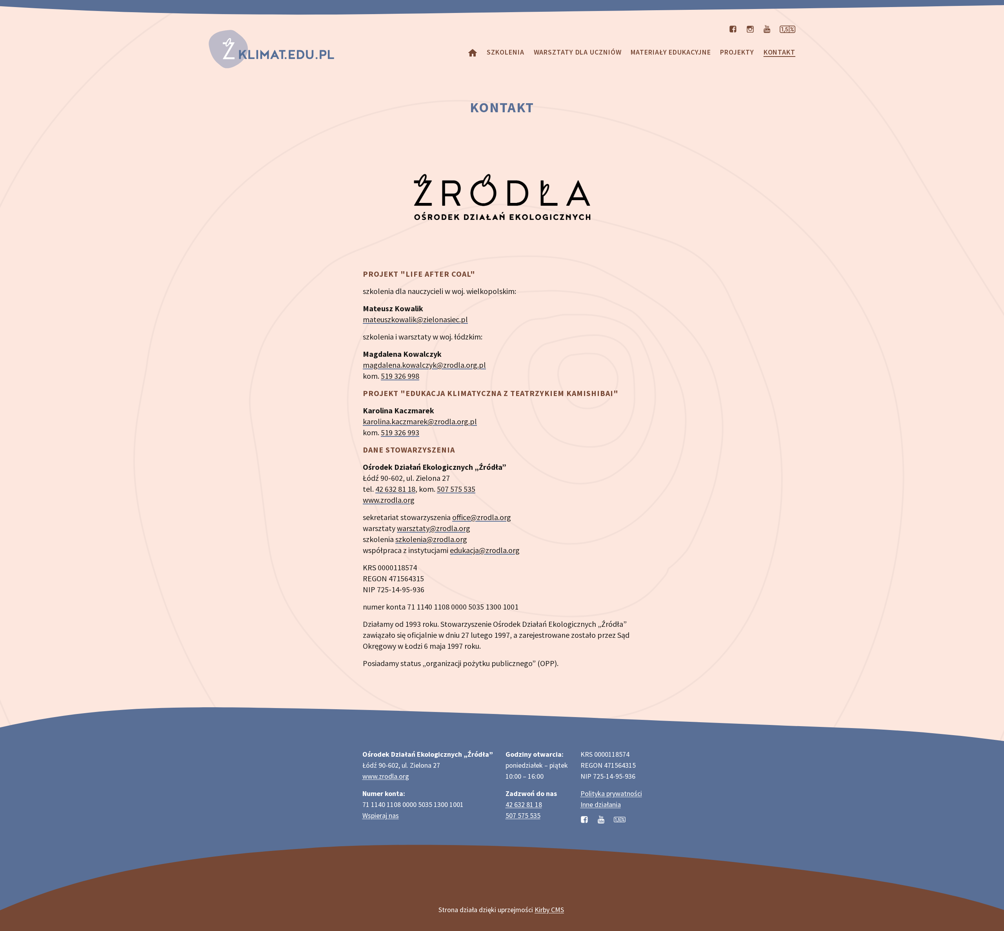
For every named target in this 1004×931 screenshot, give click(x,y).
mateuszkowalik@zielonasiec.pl (415, 319)
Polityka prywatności (611, 793)
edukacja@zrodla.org (485, 550)
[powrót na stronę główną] (472, 52)
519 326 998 (400, 376)
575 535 (462, 489)
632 (391, 489)
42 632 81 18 (524, 804)
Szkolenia (505, 52)
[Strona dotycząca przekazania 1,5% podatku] (787, 28)
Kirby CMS (549, 909)
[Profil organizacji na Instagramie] (750, 28)
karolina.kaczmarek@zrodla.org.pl (420, 421)
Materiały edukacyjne (671, 52)
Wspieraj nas (380, 815)
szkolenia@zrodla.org (431, 539)
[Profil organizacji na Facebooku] (733, 28)
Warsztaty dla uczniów (578, 52)
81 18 (406, 489)
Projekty (737, 52)
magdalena (381, 365)
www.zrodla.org (385, 776)
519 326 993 (400, 432)
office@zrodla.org (481, 517)
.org (408, 500)
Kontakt (779, 52)
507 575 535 (523, 815)
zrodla (391, 500)
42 (380, 489)
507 (443, 489)
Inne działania (600, 804)
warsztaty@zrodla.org (433, 528)
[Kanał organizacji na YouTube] (767, 28)
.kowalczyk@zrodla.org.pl (443, 365)
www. (371, 500)
